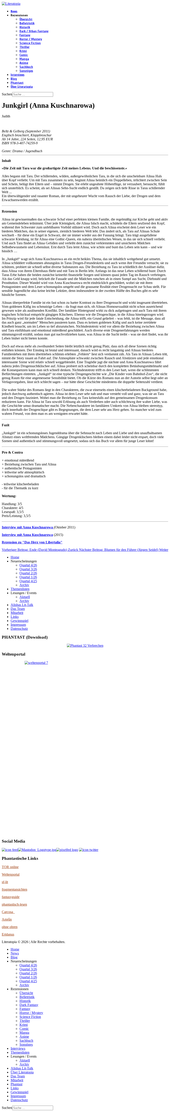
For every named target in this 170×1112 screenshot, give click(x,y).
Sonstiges (26, 71)
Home (15, 557)
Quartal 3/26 (28, 569)
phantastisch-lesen (14, 904)
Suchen (7, 94)
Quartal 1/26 (28, 577)
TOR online (10, 867)
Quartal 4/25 (28, 581)
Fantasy (24, 35)
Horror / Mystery (30, 39)
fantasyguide (10, 897)
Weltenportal (10, 874)
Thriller (24, 47)
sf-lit (5, 882)
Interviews (17, 75)
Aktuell (24, 597)
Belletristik (27, 23)
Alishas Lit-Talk (22, 605)
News (14, 11)
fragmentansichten (14, 889)
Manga (24, 59)
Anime (23, 63)
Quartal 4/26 (28, 565)
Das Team (18, 609)
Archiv (24, 585)
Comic (23, 55)
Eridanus (8, 934)
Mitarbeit (17, 613)
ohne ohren (9, 927)
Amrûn (7, 919)
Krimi (23, 51)
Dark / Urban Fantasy (33, 31)
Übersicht (25, 19)
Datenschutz (19, 628)
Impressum (18, 624)
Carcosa (8, 912)
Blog (14, 79)
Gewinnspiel (19, 621)
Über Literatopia (22, 87)
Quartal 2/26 (28, 573)
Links (15, 617)
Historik (24, 27)
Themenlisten (20, 589)
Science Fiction (30, 43)
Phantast (17, 83)
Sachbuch (26, 67)
